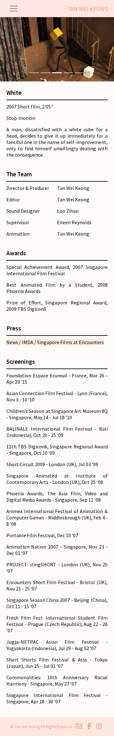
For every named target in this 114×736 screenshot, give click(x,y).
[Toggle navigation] (13, 9)
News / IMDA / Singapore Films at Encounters (55, 342)
